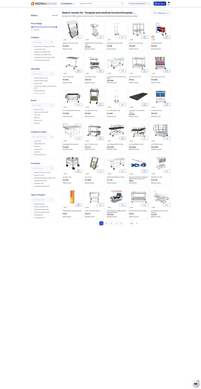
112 (131, 223)
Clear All (54, 15)
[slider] (32, 27)
